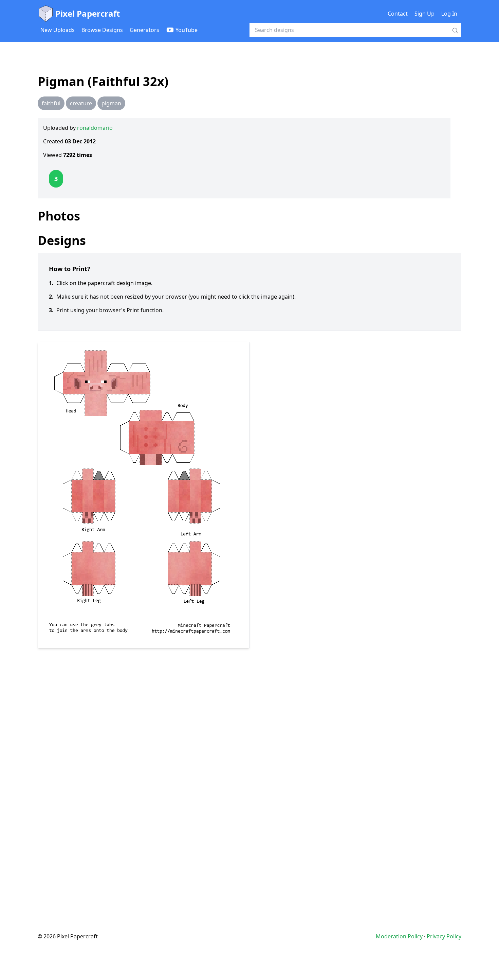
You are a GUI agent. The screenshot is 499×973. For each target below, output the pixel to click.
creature (81, 103)
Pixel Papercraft (87, 13)
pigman (111, 103)
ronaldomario (95, 127)
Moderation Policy (399, 936)
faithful (51, 103)
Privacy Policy (444, 936)
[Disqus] (249, 777)
